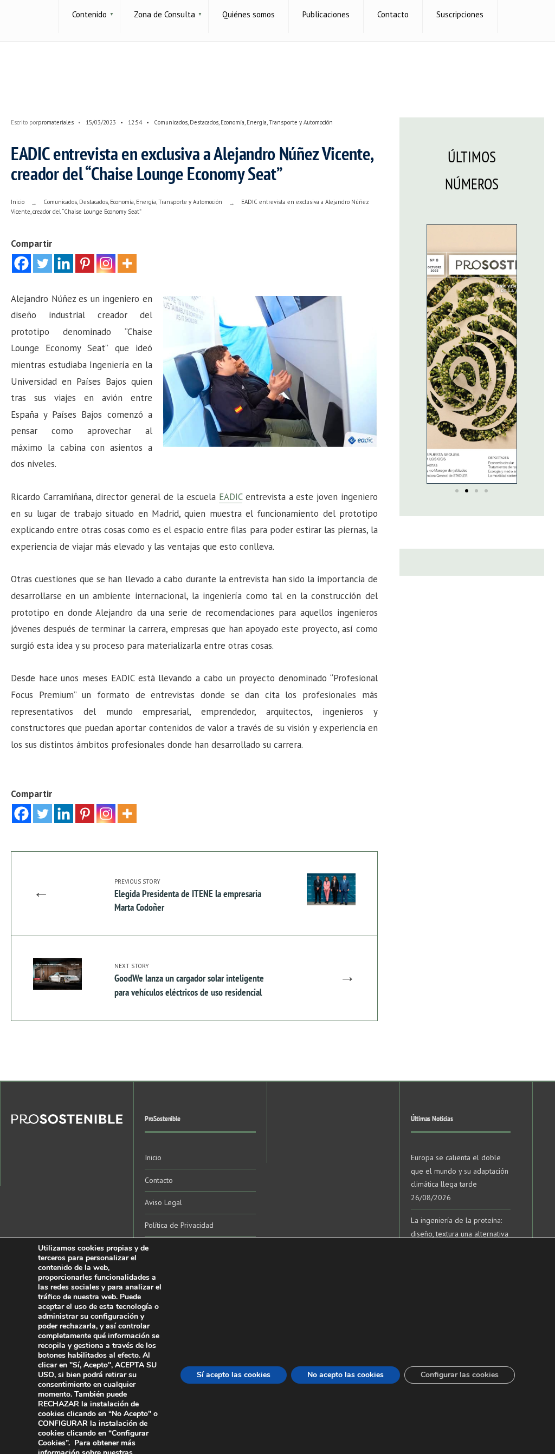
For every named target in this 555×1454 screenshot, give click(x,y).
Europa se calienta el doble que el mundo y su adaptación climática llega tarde (459, 1171)
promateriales (56, 122)
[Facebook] (21, 263)
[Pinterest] (84, 263)
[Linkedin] (63, 263)
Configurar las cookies (460, 1375)
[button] (457, 490)
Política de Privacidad (179, 1225)
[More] (127, 263)
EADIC (230, 497)
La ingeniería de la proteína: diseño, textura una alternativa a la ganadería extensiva (459, 1233)
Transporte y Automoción (301, 122)
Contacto (159, 1180)
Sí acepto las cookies (233, 1375)
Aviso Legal (163, 1202)
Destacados (204, 122)
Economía (232, 122)
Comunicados (171, 122)
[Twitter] (42, 263)
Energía (257, 122)
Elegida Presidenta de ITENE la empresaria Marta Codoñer (187, 895)
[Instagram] (105, 263)
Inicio (17, 202)
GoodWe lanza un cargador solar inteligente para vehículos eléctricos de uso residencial (189, 980)
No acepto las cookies (345, 1375)
